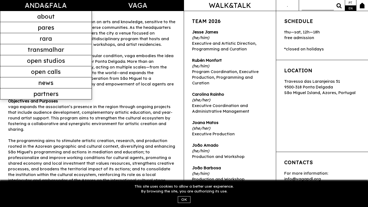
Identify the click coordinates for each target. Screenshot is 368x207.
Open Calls (46, 71)
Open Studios (46, 60)
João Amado (205, 145)
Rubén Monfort (207, 60)
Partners (45, 94)
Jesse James (205, 31)
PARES (46, 27)
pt (350, 3)
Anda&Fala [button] (46, 5)
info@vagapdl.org (302, 178)
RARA (46, 38)
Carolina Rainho (208, 94)
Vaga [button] (137, 5)
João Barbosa (206, 167)
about (46, 16)
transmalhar (46, 49)
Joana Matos (205, 122)
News (45, 83)
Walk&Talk (230, 5)
